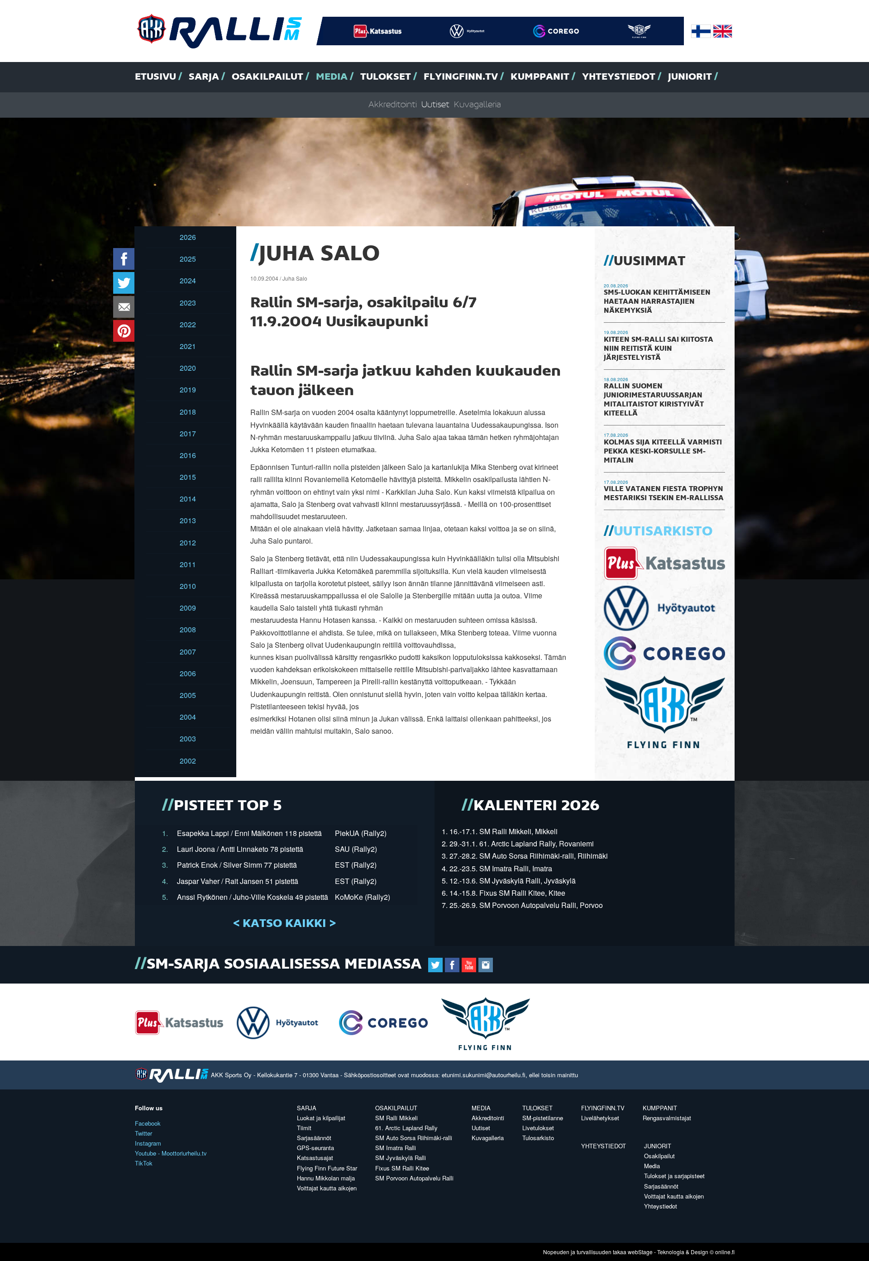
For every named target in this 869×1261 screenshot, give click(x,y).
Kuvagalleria (477, 105)
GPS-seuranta (315, 1147)
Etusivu (155, 77)
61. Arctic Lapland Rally (406, 1127)
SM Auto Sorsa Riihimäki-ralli (413, 1137)
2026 (188, 237)
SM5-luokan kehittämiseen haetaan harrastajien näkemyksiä (657, 302)
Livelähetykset (600, 1117)
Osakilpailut (267, 77)
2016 (188, 455)
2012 (188, 542)
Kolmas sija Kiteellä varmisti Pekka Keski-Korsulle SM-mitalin (663, 451)
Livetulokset (538, 1127)
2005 (188, 695)
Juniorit (690, 77)
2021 (188, 346)
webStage (640, 1252)
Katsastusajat (315, 1157)
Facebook (148, 1123)
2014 (188, 498)
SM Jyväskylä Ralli (400, 1157)
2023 (188, 302)
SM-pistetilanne (542, 1117)
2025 (188, 258)
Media (332, 77)
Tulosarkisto (538, 1137)
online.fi (725, 1252)
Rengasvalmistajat (667, 1117)
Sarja (204, 77)
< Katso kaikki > (284, 924)
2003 (188, 738)
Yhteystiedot (618, 77)
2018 (188, 411)
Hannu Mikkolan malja (326, 1178)
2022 (188, 324)
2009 (188, 607)
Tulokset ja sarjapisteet (674, 1175)
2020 (188, 368)
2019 (188, 389)
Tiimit (304, 1127)
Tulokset (385, 77)
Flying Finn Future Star (327, 1168)
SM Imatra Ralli (395, 1147)
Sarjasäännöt (314, 1137)
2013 (188, 520)
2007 (188, 651)
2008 (188, 629)
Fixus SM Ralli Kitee (402, 1168)
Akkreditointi (392, 105)
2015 (188, 477)
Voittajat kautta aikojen (327, 1188)
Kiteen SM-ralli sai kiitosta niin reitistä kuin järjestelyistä (658, 349)
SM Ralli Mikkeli (396, 1117)
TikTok (144, 1163)
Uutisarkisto (663, 532)
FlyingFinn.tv (461, 77)
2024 (188, 280)
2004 (188, 717)
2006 (188, 673)
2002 (188, 760)
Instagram (148, 1143)
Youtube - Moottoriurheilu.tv (171, 1153)
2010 (188, 586)
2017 (188, 433)
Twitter (143, 1133)
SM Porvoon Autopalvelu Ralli (414, 1178)
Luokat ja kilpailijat (321, 1117)
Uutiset (435, 105)
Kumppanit (540, 77)
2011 (188, 564)
